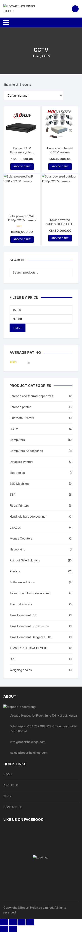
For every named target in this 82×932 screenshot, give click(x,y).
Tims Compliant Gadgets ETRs (31, 637)
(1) (20, 363)
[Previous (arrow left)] (4, 929)
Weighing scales (21, 670)
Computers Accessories (26, 451)
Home (36, 56)
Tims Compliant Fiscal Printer (29, 626)
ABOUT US (11, 785)
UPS (13, 659)
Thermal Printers (21, 604)
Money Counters (21, 538)
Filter (17, 327)
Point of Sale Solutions (25, 560)
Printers (15, 571)
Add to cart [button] (22, 166)
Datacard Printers (21, 462)
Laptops (15, 527)
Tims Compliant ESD (23, 615)
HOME (7, 774)
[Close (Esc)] (30, 922)
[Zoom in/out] (4, 922)
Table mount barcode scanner (30, 593)
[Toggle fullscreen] (13, 922)
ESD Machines (19, 484)
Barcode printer (20, 407)
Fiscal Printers (19, 505)
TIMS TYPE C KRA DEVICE (28, 648)
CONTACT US (12, 807)
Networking (17, 549)
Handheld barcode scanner (28, 516)
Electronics (17, 473)
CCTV (14, 429)
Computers (17, 440)
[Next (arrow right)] (13, 929)
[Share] (21, 922)
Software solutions (22, 582)
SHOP (7, 796)
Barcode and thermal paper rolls (31, 396)
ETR (12, 494)
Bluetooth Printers (22, 418)
